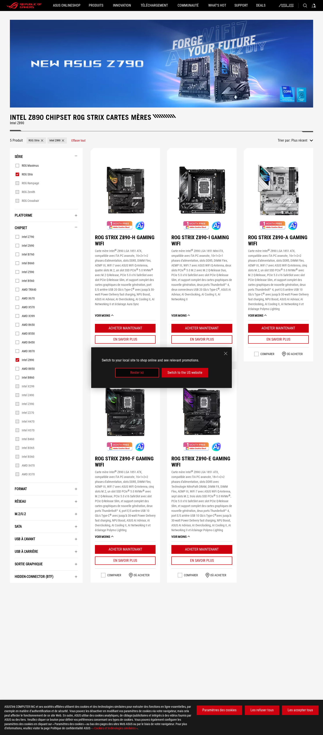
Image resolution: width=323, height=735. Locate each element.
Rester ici (137, 372)
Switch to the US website (184, 372)
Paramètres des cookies (219, 710)
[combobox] (302, 140)
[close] (225, 353)
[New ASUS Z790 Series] (161, 64)
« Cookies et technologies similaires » (115, 728)
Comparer (267, 354)
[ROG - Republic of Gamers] (24, 5)
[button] (36, 140)
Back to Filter (14, 589)
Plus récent (299, 140)
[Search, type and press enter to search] (305, 5)
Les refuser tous (262, 710)
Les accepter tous (300, 710)
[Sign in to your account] (313, 5)
